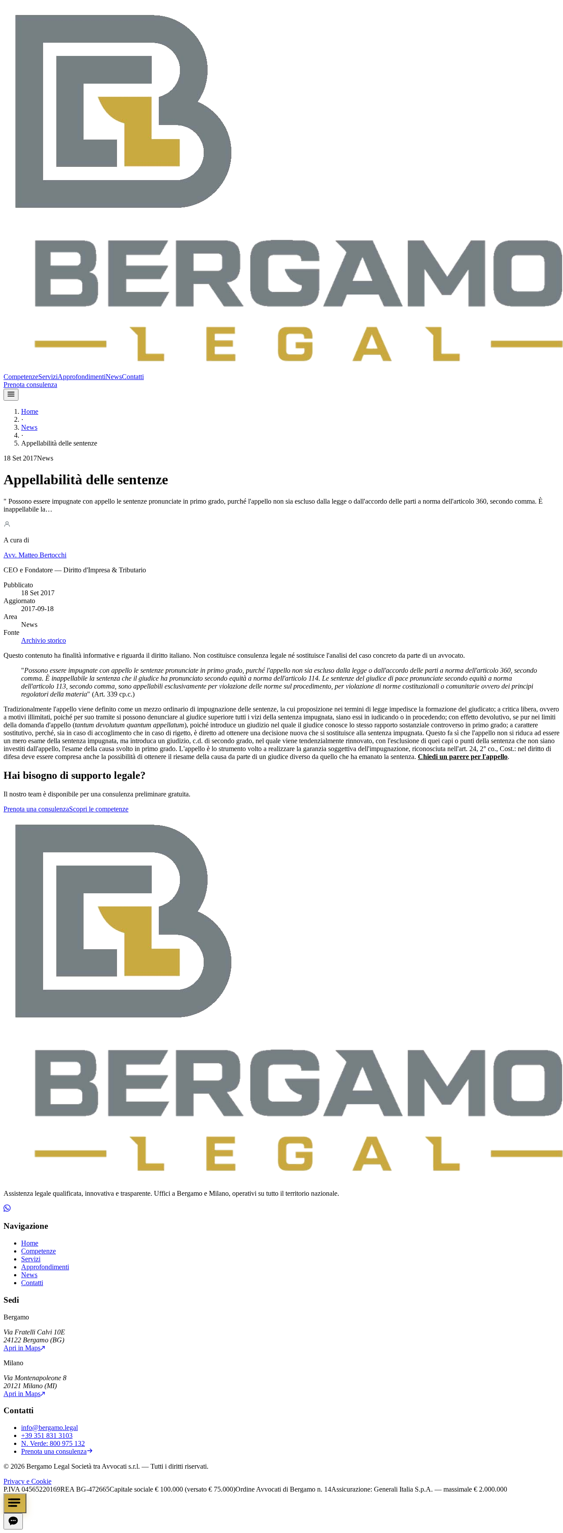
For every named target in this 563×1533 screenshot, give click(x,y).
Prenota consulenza (30, 384)
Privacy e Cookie (27, 1481)
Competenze (21, 376)
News (114, 376)
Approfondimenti (82, 376)
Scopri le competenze (98, 809)
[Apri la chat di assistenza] (13, 1521)
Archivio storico (43, 640)
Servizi (48, 376)
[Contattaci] (15, 1503)
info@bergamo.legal (49, 1427)
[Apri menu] (11, 395)
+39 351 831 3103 (47, 1435)
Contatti (133, 376)
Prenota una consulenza (36, 809)
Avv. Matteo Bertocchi (35, 555)
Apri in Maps (22, 1348)
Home (29, 411)
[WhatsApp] (7, 1209)
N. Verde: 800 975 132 (53, 1443)
